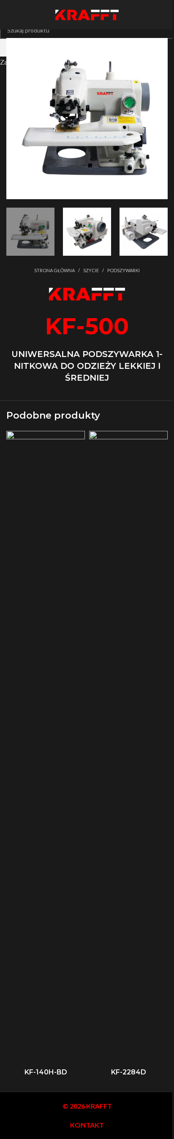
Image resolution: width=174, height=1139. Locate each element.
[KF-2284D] (128, 747)
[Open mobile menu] (9, 14)
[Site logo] (87, 14)
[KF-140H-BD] (45, 747)
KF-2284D (128, 1072)
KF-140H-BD (45, 1072)
